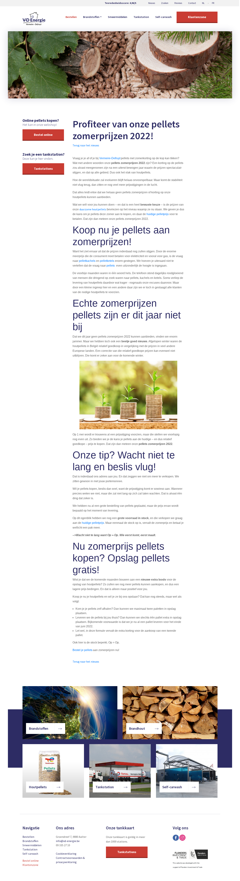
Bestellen (71, 17)
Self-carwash (163, 17)
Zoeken (164, 3)
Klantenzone (197, 17)
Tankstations (43, 169)
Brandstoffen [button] (91, 17)
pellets (110, 265)
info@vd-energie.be (68, 841)
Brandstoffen (30, 841)
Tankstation (141, 17)
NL (203, 3)
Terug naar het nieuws (86, 145)
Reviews (178, 3)
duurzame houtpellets (92, 209)
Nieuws (151, 3)
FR (213, 3)
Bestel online (43, 135)
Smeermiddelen (117, 17)
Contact (192, 3)
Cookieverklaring (66, 853)
